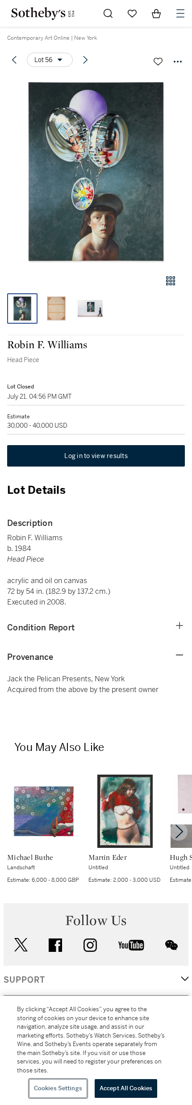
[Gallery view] (170, 281)
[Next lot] (85, 60)
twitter (21, 945)
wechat (171, 945)
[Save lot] (158, 61)
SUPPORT (24, 980)
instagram (90, 945)
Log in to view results (96, 456)
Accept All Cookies (126, 1088)
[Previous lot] (14, 60)
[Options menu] (178, 62)
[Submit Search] (108, 13)
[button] (96, 171)
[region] (96, 1050)
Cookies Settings (58, 1088)
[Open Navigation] (180, 13)
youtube (131, 945)
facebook (55, 945)
